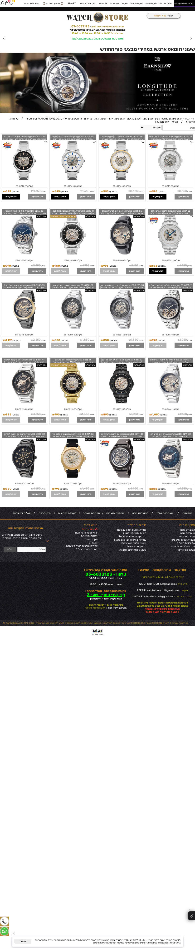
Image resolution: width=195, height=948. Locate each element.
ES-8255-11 (167, 335)
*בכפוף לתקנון (96, 604)
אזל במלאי (139, 216)
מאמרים (93, 542)
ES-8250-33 (119, 335)
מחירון (189, 191)
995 (105, 265)
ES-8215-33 (167, 186)
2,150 (134, 265)
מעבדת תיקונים (87, 3)
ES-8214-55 (119, 186)
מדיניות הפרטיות (100, 942)
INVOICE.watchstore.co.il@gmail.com (154, 596)
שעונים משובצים (119, 3)
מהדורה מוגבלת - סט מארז (63, 216)
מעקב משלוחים (186, 549)
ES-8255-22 (21, 260)
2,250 (37, 265)
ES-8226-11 (70, 260)
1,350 (85, 191)
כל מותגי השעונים (184, 3)
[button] (157, 197)
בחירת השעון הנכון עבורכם (131, 529)
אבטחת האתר (91, 513)
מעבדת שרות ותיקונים (183, 539)
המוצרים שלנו (140, 513)
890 (106, 414)
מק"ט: (176, 186)
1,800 (85, 414)
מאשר (23, 941)
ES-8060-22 (21, 483)
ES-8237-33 (119, 409)
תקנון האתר (91, 539)
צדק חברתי (44, 513)
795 (57, 488)
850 (106, 340)
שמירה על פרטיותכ (87, 532)
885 (8, 414)
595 (154, 191)
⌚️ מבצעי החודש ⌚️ (53, 3)
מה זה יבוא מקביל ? (87, 549)
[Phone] (4, 921)
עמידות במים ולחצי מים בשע (131, 539)
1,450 (134, 191)
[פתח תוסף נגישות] (191, 915)
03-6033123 (80, 26)
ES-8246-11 (167, 409)
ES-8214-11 (21, 186)
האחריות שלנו (164, 513)
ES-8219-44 (21, 409)
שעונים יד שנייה (31, 3)
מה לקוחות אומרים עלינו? (132, 536)
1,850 (134, 339)
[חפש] (2, 3)
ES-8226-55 (70, 409)
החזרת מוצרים (114, 513)
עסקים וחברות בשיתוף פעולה (82, 546)
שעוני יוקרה (136, 3)
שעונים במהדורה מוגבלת (132, 549)
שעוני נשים (151, 3)
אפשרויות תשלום (186, 543)
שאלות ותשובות (22, 513)
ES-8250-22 (70, 335)
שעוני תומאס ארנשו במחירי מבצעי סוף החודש (147, 49)
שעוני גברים (166, 3)
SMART (72, 3)
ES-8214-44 (70, 186)
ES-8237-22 (168, 260)
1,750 (86, 265)
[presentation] (4, 38)
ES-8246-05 (119, 260)
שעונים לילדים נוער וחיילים (133, 543)
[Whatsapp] (4, 931)
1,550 (183, 191)
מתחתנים (103, 3)
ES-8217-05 (119, 483)
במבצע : (161, 191)
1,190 (9, 340)
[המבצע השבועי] (162, 16)
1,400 (134, 488)
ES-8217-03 (70, 483)
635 (155, 265)
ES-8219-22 (167, 483)
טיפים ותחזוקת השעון (134, 533)
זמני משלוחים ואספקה (183, 546)
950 (57, 265)
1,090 (156, 414)
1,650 (37, 488)
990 (8, 265)
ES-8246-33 (21, 335)
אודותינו (186, 513)
